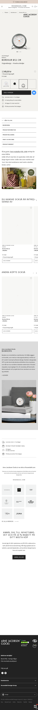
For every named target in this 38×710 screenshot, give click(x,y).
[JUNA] (19, 513)
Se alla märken (7, 521)
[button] (17, 52)
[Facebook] (2, 673)
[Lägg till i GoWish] (34, 92)
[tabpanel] (19, 170)
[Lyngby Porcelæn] (7, 502)
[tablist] (19, 132)
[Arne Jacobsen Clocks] (19, 502)
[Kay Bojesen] (31, 502)
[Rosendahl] (7, 490)
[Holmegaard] (31, 490)
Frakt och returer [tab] (8, 139)
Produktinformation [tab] (9, 130)
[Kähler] (19, 490)
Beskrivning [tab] (6, 125)
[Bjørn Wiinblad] (7, 513)
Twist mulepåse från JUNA (18, 152)
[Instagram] (5, 673)
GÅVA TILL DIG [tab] (8, 120)
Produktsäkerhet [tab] (8, 144)
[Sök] (32, 6)
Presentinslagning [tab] (8, 135)
